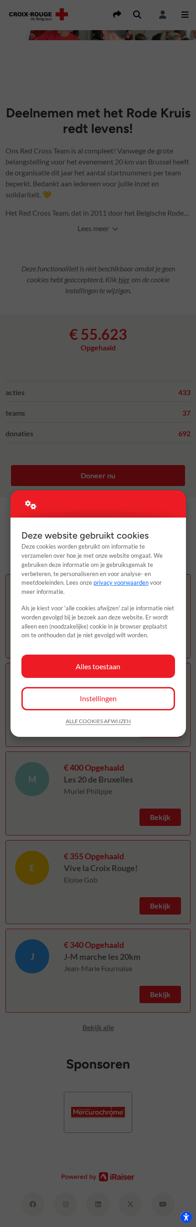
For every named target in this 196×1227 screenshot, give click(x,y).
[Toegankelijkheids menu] (186, 1216)
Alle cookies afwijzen (98, 721)
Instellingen (98, 698)
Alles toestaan (98, 666)
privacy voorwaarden (121, 582)
